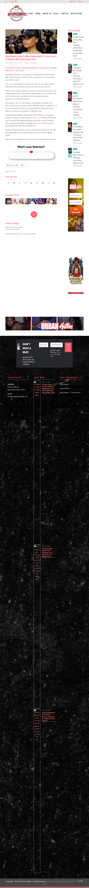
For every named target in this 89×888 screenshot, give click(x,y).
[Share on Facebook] (8, 183)
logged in (18, 234)
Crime (27, 63)
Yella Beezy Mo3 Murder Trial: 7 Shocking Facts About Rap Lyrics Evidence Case (78, 76)
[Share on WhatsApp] (20, 183)
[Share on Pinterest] (25, 183)
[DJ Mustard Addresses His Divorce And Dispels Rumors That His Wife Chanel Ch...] (1, 444)
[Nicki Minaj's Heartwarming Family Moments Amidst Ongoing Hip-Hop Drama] (41, 201)
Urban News (64, 384)
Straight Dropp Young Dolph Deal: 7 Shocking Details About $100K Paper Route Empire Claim (48, 388)
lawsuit (45, 115)
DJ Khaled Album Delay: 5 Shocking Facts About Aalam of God (78, 157)
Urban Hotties (65, 388)
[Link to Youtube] (12, 1)
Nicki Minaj (13, 171)
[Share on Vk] (43, 183)
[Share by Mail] (54, 183)
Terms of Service (61, 881)
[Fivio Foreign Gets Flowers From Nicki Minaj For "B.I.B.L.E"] (54, 201)
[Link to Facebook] (9, 1)
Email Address (75, 240)
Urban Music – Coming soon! (70, 392)
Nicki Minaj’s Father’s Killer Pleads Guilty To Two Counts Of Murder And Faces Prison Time (31, 58)
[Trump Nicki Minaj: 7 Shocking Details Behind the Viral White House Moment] (34, 201)
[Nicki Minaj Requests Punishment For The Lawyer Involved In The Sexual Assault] (21, 201)
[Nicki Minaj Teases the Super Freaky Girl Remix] (47, 201)
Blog (75, 34)
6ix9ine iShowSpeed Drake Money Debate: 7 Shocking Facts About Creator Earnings (48, 717)
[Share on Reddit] (48, 183)
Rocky (35, 63)
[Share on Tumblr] (37, 183)
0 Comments (18, 63)
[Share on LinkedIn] (31, 183)
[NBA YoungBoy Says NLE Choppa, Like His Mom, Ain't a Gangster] (28, 201)
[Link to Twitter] (6, 1)
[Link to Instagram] (15, 1)
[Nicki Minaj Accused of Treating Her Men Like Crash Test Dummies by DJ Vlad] (15, 201)
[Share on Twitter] (14, 183)
